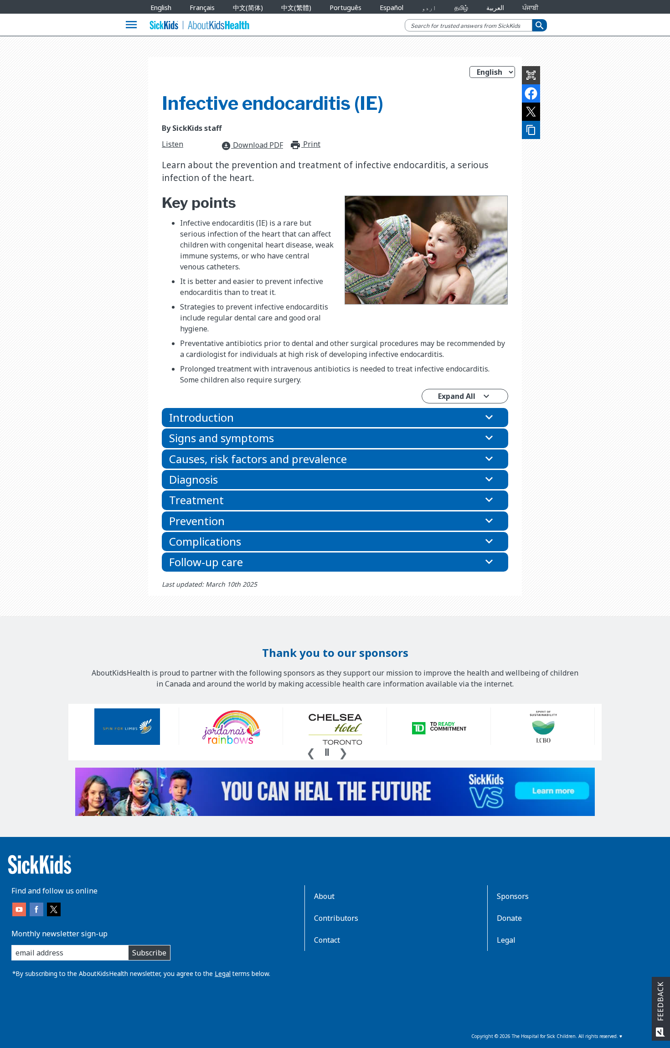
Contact (327, 940)
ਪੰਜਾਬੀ (530, 7)
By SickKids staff (192, 128)
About (324, 896)
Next (343, 752)
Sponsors (513, 896)
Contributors (336, 918)
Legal (223, 973)
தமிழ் (461, 7)
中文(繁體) (296, 7)
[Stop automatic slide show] (326, 752)
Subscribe (149, 953)
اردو (429, 7)
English (160, 7)
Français (202, 7)
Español (391, 7)
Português (345, 7)
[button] (335, 417)
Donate (509, 918)
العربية (495, 7)
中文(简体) (248, 7)
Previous (310, 752)
